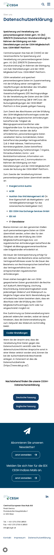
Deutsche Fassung (26, 397)
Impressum (19, 537)
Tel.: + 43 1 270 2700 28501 (14, 522)
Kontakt (7, 537)
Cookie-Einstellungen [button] (17, 332)
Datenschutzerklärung (39, 537)
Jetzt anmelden (23, 454)
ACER (11, 191)
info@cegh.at (9, 528)
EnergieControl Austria (20, 186)
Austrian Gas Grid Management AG (26, 196)
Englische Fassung (26, 406)
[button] (5, 550)
